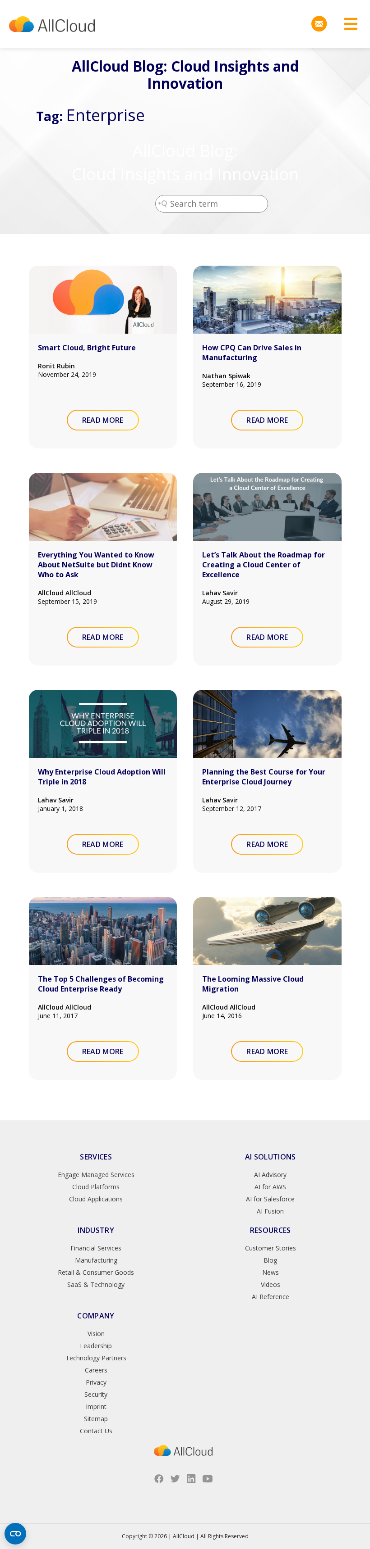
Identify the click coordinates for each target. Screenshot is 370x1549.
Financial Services (95, 1248)
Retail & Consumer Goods (96, 1272)
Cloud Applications (96, 1199)
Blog (270, 1260)
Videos (270, 1284)
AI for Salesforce (270, 1199)
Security (95, 1394)
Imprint (96, 1406)
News (270, 1272)
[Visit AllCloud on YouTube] (208, 1479)
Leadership (96, 1345)
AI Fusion (270, 1211)
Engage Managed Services (96, 1174)
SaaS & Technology (96, 1284)
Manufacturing (96, 1260)
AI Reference (270, 1296)
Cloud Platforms (96, 1186)
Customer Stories (270, 1248)
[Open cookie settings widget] (15, 1533)
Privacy (96, 1382)
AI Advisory (270, 1174)
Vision (96, 1333)
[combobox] (211, 204)
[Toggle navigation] (347, 24)
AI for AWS (270, 1186)
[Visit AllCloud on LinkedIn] (191, 1479)
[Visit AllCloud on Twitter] (175, 1479)
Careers (96, 1370)
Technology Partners (95, 1358)
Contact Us (96, 1431)
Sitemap (96, 1418)
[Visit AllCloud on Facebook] (159, 1479)
